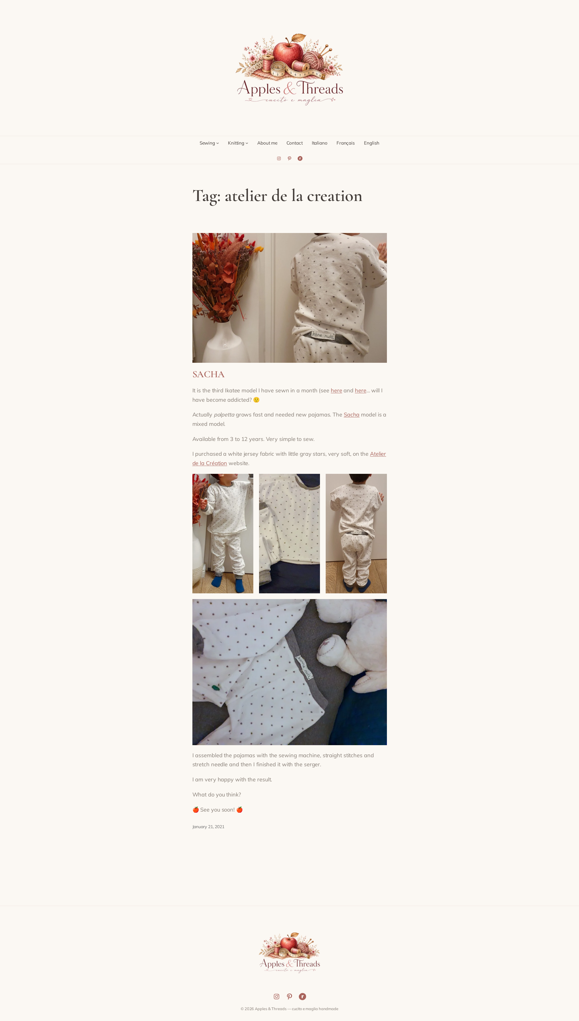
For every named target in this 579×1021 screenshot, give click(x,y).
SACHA (208, 374)
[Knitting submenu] (246, 143)
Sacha (352, 414)
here (336, 390)
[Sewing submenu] (217, 143)
